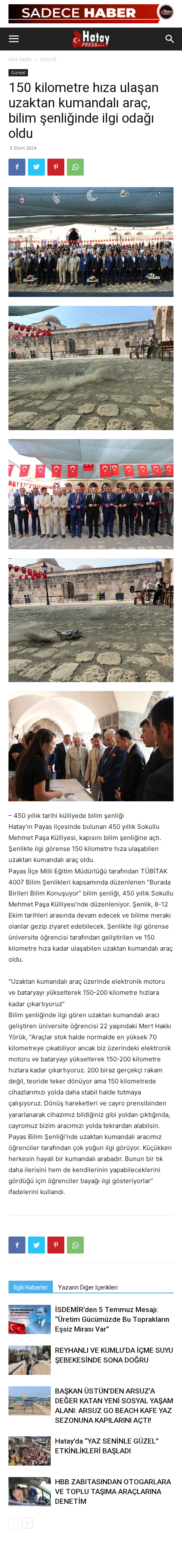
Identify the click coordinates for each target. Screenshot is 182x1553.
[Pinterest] (55, 167)
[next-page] (27, 1523)
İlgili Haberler (31, 1287)
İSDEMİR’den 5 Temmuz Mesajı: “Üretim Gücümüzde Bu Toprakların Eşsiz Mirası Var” (112, 1319)
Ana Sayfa (20, 59)
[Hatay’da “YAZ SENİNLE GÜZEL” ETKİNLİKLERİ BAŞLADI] (29, 1451)
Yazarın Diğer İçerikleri (88, 1287)
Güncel (48, 59)
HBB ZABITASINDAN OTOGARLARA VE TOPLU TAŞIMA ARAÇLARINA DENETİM (113, 1491)
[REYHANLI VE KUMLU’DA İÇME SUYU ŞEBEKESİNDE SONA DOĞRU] (29, 1360)
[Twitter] (36, 167)
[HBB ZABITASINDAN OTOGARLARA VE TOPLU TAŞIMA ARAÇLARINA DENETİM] (29, 1491)
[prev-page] (13, 1523)
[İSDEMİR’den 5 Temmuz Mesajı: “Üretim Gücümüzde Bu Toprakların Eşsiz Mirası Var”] (29, 1319)
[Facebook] (16, 167)
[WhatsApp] (75, 167)
